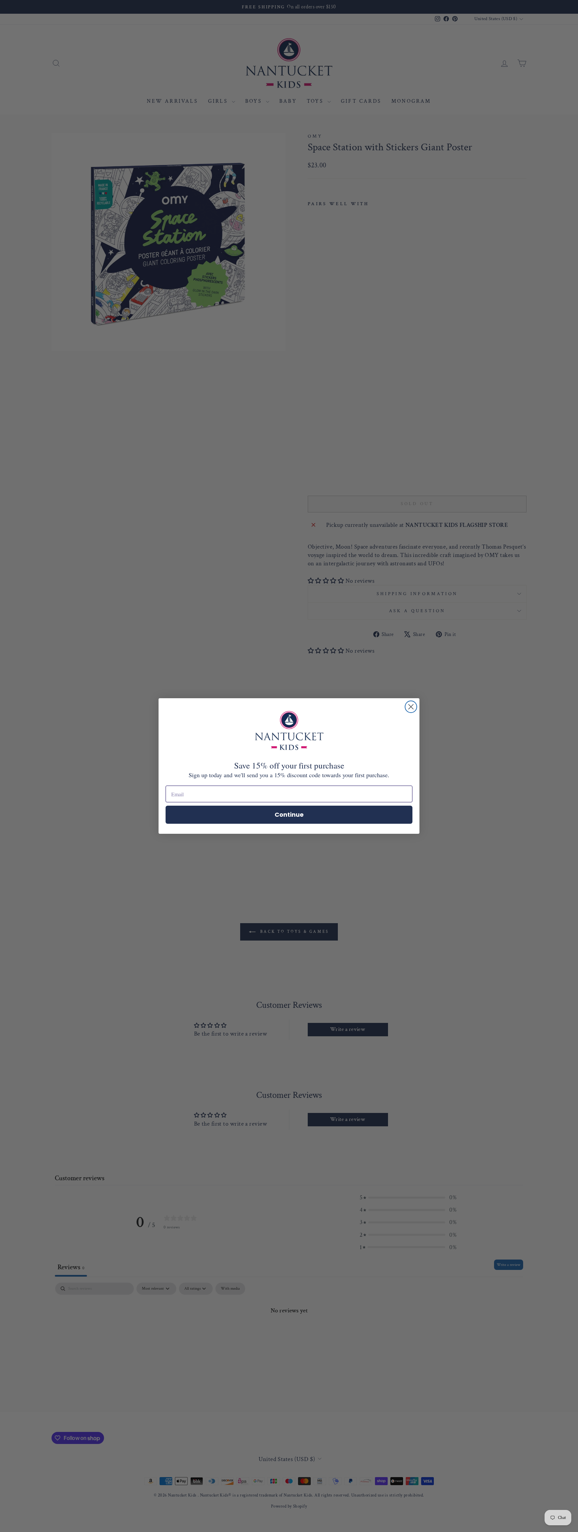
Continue (289, 814)
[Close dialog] (411, 707)
